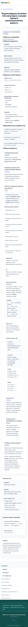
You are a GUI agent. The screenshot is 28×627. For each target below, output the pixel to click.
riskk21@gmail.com (14, 616)
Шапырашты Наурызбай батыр (9, 591)
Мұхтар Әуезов (5, 582)
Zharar (5, 2)
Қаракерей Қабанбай (6, 585)
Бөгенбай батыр (5, 588)
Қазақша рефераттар (8, 9)
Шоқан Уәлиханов (5, 598)
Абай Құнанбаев (5, 579)
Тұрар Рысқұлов (5, 595)
